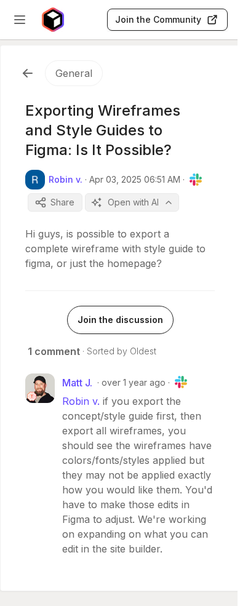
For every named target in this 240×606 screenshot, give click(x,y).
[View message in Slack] (195, 179)
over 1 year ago (134, 382)
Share (62, 202)
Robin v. (81, 401)
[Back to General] (27, 73)
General (73, 73)
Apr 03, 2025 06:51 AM (134, 179)
